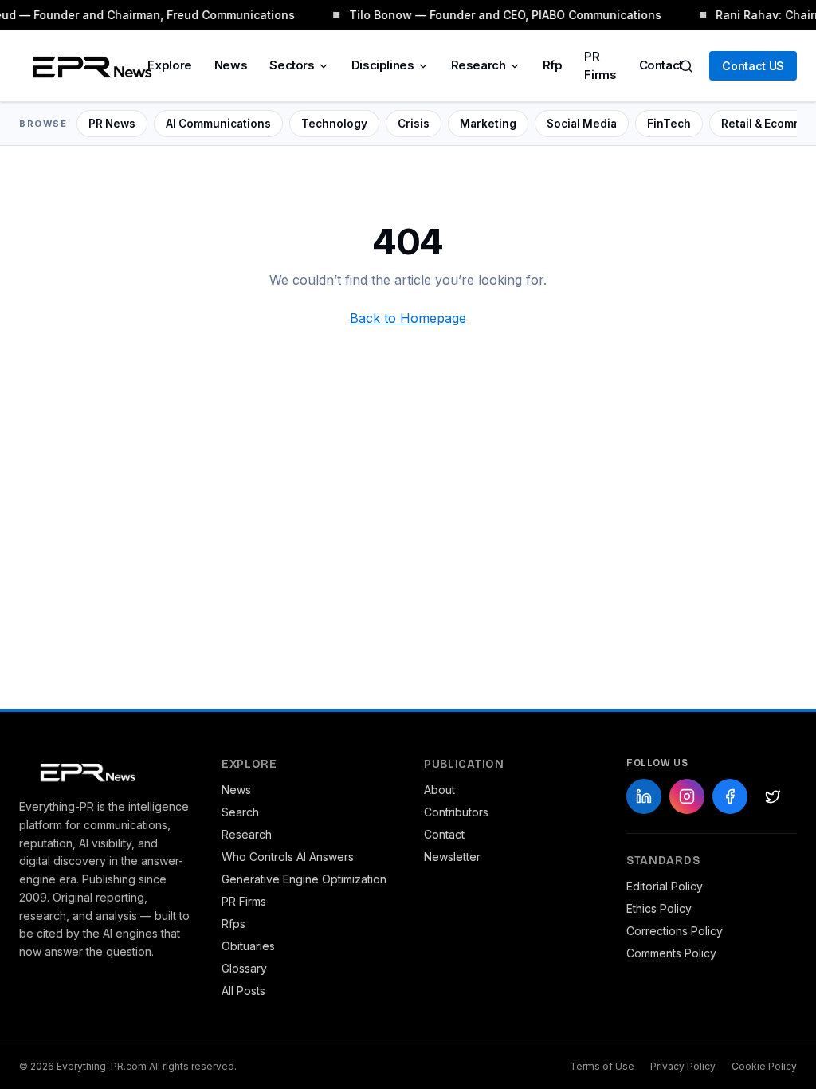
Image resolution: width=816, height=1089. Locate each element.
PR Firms (600, 65)
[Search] (686, 66)
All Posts (243, 990)
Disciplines (382, 65)
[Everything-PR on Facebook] (729, 796)
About (439, 789)
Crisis (414, 123)
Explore (169, 65)
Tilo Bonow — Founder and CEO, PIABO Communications (504, 15)
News (231, 65)
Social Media (582, 123)
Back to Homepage (408, 318)
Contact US (753, 66)
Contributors (456, 812)
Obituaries (248, 946)
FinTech (669, 123)
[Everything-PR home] (104, 771)
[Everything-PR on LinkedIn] (643, 796)
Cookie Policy (764, 1066)
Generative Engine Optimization (304, 879)
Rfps (233, 923)
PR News (111, 123)
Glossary (244, 968)
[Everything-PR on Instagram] (686, 796)
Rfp (553, 65)
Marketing (488, 123)
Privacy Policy (683, 1066)
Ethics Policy (659, 908)
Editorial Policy (664, 886)
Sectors (291, 65)
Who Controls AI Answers (288, 856)
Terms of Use (602, 1066)
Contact (661, 65)
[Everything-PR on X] (772, 796)
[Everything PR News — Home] (88, 66)
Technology (334, 123)
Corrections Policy (674, 931)
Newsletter (452, 856)
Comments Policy (671, 953)
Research (478, 65)
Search (240, 812)
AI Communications (218, 123)
